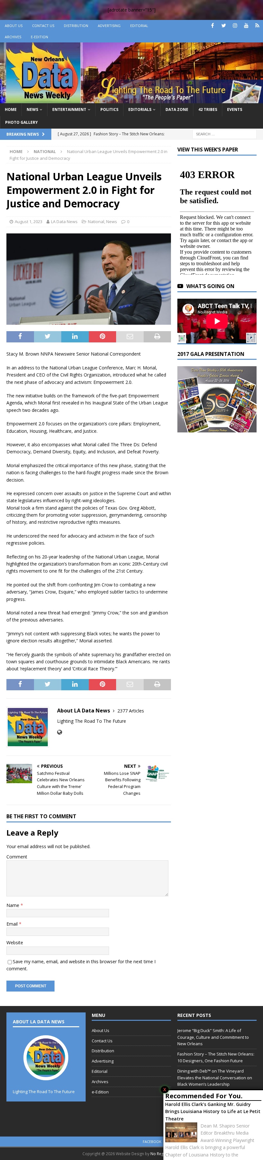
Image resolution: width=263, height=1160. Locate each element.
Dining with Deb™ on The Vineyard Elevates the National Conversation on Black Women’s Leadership (214, 1077)
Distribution (76, 25)
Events (234, 109)
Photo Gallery (21, 122)
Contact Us (43, 25)
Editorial (139, 25)
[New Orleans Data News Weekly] (131, 99)
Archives (13, 36)
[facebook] (212, 25)
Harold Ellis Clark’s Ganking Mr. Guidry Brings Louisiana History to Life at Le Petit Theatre (212, 1111)
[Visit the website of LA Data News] (59, 732)
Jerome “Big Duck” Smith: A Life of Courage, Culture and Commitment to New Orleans (213, 1037)
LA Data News (64, 221)
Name (13, 905)
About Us (13, 25)
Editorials (139, 109)
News (32, 109)
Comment (16, 857)
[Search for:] (224, 134)
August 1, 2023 (28, 221)
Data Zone (176, 109)
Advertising (109, 25)
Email (12, 924)
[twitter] (223, 25)
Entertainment (69, 109)
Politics (109, 109)
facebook (152, 1141)
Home (11, 109)
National (96, 221)
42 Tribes (207, 109)
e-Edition (39, 36)
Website (14, 942)
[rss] (257, 25)
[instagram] (235, 25)
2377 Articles (130, 711)
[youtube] (246, 25)
